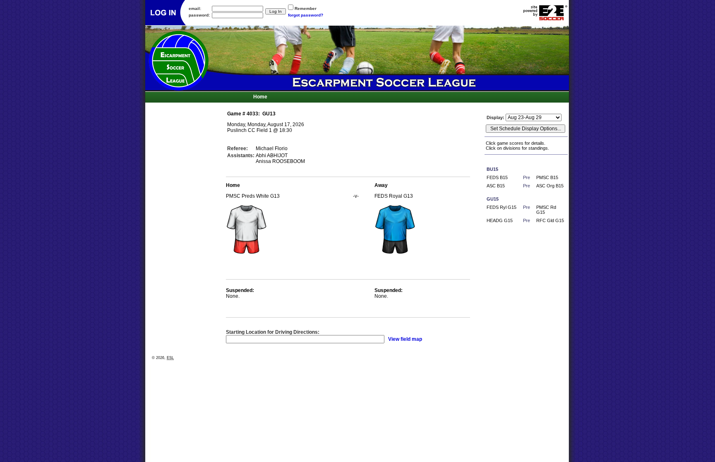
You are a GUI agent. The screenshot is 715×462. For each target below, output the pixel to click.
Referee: (237, 148)
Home (260, 97)
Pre (526, 177)
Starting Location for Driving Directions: (272, 332)
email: (195, 8)
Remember (306, 8)
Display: (496, 117)
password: (199, 15)
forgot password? (305, 15)
